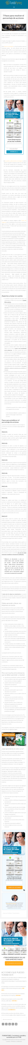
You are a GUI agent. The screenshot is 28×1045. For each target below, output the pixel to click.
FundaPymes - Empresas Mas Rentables (14, 2)
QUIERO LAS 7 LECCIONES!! (14, 887)
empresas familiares (7, 913)
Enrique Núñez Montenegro (11, 903)
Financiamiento (16, 913)
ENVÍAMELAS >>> (14, 151)
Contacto (8, 1041)
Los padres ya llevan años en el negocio (14, 161)
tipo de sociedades (8, 46)
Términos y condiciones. (16, 1041)
